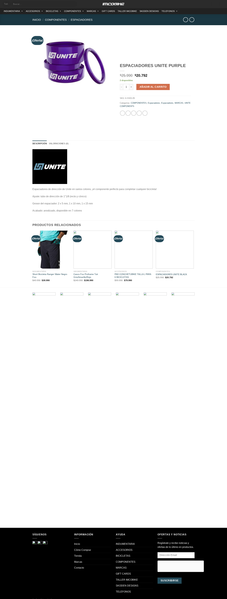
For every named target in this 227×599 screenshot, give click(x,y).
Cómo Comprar (82, 550)
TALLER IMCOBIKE (127, 11)
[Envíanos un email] (222, 11)
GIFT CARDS (108, 11)
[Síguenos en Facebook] (214, 11)
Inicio (36, 19)
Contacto (79, 567)
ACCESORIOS (33, 11)
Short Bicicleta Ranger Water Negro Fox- (49, 275)
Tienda (78, 556)
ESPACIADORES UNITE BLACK (171, 274)
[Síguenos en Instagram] (218, 11)
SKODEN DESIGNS (149, 11)
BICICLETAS (52, 11)
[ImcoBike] (113, 4)
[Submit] (74, 4)
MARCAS (91, 11)
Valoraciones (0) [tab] (58, 143)
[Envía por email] (133, 113)
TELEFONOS (168, 11)
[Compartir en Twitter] (128, 113)
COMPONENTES (72, 11)
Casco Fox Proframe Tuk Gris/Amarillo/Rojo (86, 275)
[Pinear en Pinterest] (139, 113)
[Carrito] (223, 4)
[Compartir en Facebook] (122, 113)
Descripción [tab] (39, 143)
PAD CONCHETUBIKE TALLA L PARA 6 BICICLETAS (133, 275)
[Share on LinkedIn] (144, 113)
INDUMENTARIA (12, 11)
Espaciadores (81, 19)
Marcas (78, 562)
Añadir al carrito (153, 87)
